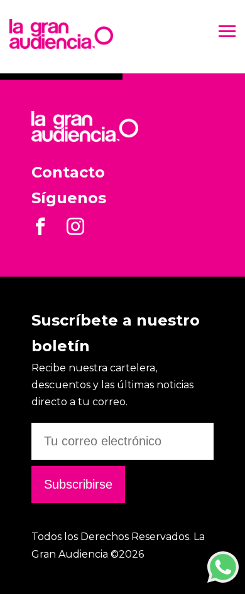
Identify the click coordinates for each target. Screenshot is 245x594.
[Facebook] (40, 230)
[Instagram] (75, 230)
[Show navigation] (227, 33)
